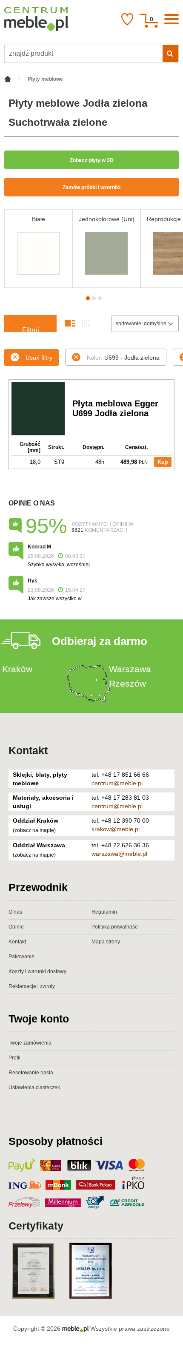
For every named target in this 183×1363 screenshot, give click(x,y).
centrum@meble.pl (117, 783)
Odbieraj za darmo (99, 641)
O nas (15, 912)
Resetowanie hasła (31, 1073)
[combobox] (145, 323)
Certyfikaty (36, 1226)
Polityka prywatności (115, 927)
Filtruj (30, 329)
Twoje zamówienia (30, 1043)
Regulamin (104, 912)
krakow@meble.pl (116, 829)
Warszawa (130, 669)
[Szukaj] (170, 53)
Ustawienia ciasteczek (34, 1087)
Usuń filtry (39, 357)
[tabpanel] (38, 248)
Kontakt (28, 750)
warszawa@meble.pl (119, 853)
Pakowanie (21, 957)
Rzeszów (127, 683)
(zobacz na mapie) (34, 830)
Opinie (16, 927)
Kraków (17, 669)
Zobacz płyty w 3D (92, 160)
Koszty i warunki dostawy (37, 971)
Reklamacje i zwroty (32, 986)
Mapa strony (106, 942)
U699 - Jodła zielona (123, 357)
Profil (14, 1058)
